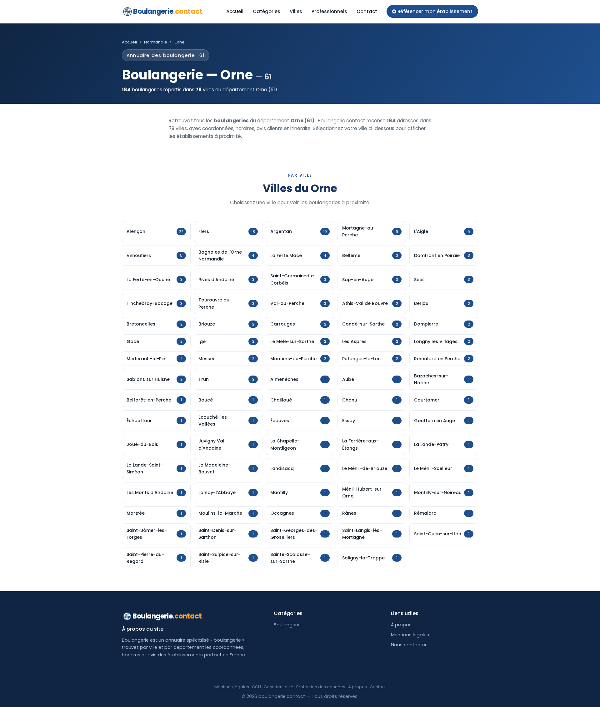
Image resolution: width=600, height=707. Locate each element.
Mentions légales (410, 635)
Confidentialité (278, 687)
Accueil (234, 11)
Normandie (155, 42)
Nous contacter (409, 645)
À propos (401, 625)
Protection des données (320, 687)
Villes (296, 11)
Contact (367, 11)
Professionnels (329, 11)
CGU (256, 687)
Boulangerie (167, 11)
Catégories (266, 11)
